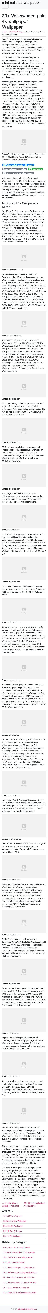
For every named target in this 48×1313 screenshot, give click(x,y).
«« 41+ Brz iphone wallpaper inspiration (10, 1204)
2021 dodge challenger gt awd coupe (18, 173)
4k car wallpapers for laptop (14, 169)
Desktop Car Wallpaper (13, 1226)
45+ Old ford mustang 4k (13, 1262)
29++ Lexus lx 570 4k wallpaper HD (18, 1257)
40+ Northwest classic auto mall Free (18, 1277)
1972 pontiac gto (35, 169)
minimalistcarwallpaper (21, 2)
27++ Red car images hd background (19, 1267)
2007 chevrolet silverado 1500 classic (18, 165)
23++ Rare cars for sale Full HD (16, 1247)
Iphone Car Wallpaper (12, 1236)
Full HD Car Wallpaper (12, 1231)
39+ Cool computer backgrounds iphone (20, 1272)
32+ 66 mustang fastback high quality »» (34, 1204)
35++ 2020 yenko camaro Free (16, 1287)
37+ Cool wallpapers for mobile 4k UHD (19, 1282)
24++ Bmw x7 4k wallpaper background (19, 1292)
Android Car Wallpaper (12, 1215)
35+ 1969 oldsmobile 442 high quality (19, 1252)
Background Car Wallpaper (14, 1221)
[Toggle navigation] (5, 6)
